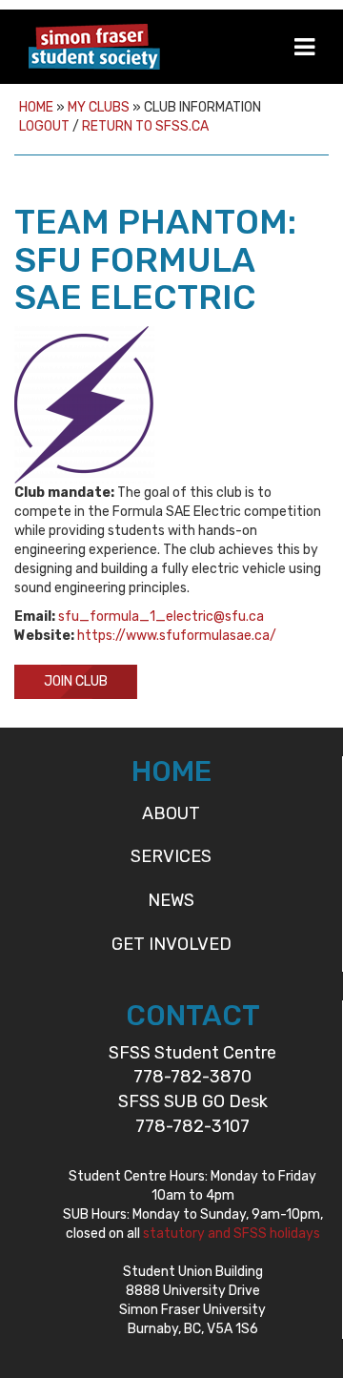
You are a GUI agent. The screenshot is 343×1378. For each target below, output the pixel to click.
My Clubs (99, 107)
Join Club (76, 681)
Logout (44, 126)
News (171, 900)
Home (36, 107)
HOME (171, 771)
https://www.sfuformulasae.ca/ (176, 635)
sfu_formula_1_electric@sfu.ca (161, 616)
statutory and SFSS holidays (231, 1233)
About (171, 813)
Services (171, 856)
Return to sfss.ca (145, 126)
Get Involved (171, 944)
